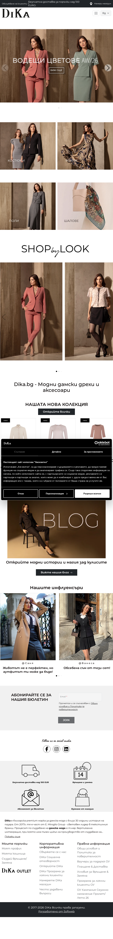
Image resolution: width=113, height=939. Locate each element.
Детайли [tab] (56, 451)
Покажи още (12, 836)
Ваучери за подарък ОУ (93, 861)
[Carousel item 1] (56, 65)
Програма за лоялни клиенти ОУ (91, 882)
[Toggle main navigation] (96, 13)
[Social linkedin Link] (66, 749)
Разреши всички (92, 493)
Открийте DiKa (51, 866)
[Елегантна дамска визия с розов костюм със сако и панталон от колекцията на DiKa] (31, 317)
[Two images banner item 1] (28, 146)
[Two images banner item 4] (85, 206)
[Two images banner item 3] (28, 206)
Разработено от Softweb (56, 911)
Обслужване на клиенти (15, 3)
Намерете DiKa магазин (50, 882)
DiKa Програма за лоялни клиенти (51, 873)
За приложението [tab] (93, 451)
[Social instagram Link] (56, 749)
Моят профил (11, 848)
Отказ (21, 493)
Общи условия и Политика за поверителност (78, 706)
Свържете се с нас (52, 852)
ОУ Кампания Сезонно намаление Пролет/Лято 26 (92, 893)
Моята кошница (13, 853)
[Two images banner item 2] (85, 146)
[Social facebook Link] (46, 749)
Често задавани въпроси (51, 891)
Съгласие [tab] (19, 451)
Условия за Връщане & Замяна (92, 873)
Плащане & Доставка (92, 866)
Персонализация (55, 493)
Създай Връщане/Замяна (14, 860)
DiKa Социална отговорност (49, 859)
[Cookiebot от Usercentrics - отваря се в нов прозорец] (97, 443)
